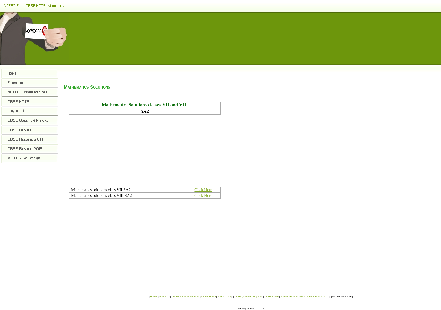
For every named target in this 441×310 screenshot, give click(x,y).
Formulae (164, 296)
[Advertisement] (144, 151)
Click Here (203, 190)
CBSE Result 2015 (318, 296)
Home (153, 296)
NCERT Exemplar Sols (186, 296)
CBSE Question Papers (248, 296)
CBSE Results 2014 (293, 296)
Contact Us (224, 296)
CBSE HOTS (208, 296)
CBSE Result (271, 296)
